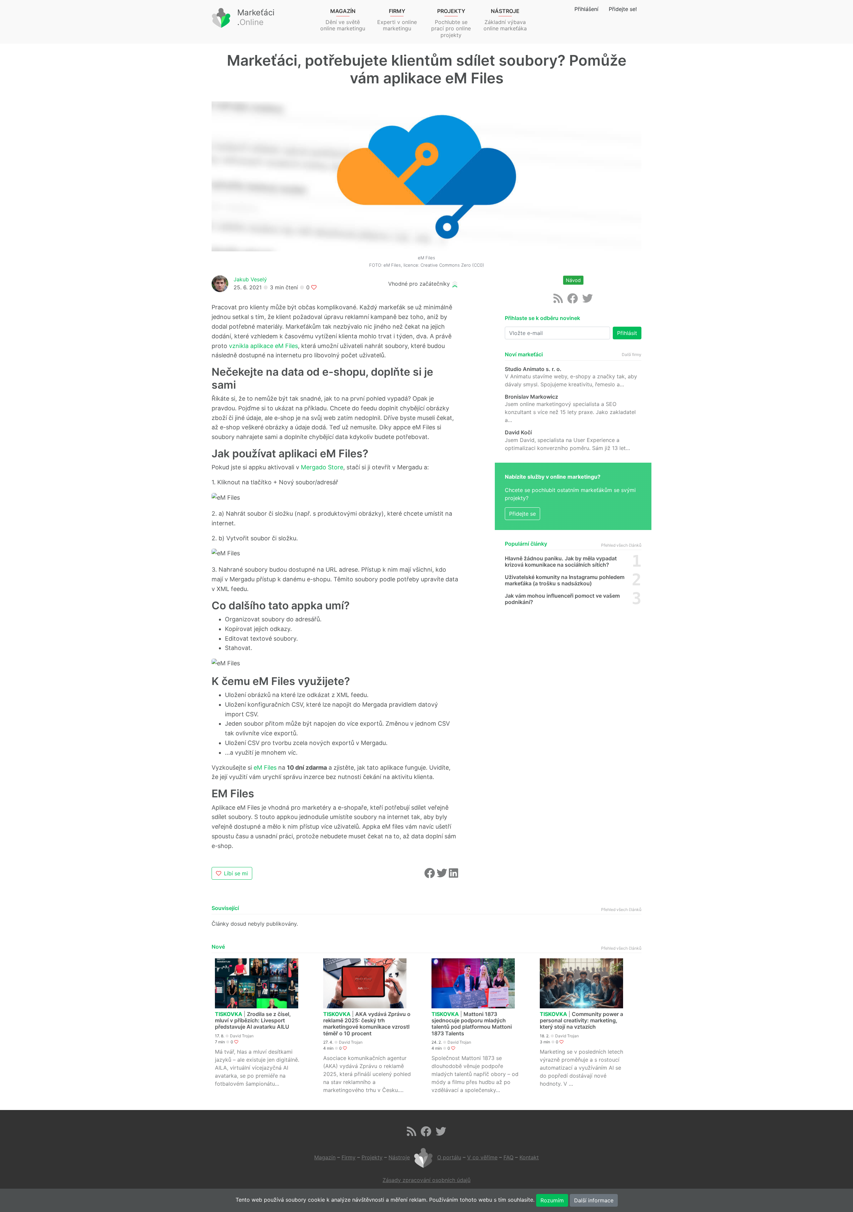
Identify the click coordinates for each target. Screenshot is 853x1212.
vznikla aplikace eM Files (263, 345)
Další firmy (631, 354)
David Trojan (242, 1035)
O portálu (449, 1157)
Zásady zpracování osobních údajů (426, 1180)
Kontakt (529, 1157)
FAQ (508, 1157)
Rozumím (552, 1200)
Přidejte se (522, 513)
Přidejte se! (623, 9)
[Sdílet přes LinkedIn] (453, 875)
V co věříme (482, 1157)
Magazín (325, 1157)
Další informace (593, 1200)
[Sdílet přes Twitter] (442, 875)
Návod (573, 280)
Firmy (349, 1157)
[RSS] (558, 300)
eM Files (265, 767)
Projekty (372, 1157)
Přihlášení (586, 9)
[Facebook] (572, 300)
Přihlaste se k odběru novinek (542, 318)
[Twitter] (587, 300)
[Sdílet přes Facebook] (430, 875)
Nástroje (399, 1157)
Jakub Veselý (250, 279)
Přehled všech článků (621, 545)
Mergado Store (322, 467)
